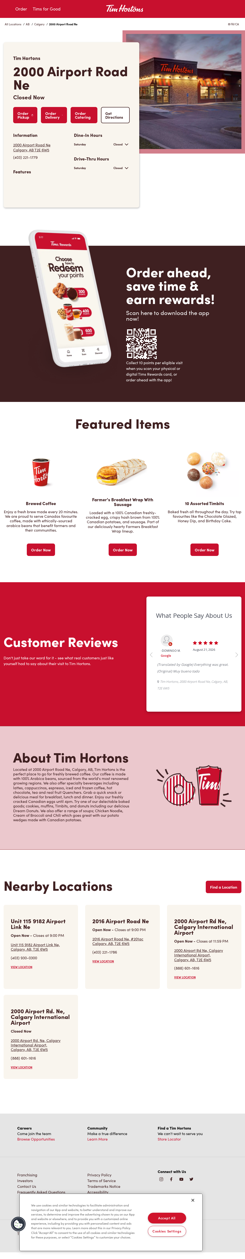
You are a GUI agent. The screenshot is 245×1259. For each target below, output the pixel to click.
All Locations (13, 24)
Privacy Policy (99, 1174)
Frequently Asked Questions (41, 1192)
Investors (25, 1180)
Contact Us (26, 1186)
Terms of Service (101, 1180)
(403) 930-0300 (24, 957)
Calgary (39, 24)
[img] (191, 1179)
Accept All (167, 1218)
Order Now (41, 549)
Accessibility (97, 1192)
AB (28, 24)
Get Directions (114, 115)
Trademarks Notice (103, 1186)
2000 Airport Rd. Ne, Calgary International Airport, (36, 1045)
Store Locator (169, 1139)
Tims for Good (47, 9)
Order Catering (83, 115)
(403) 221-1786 (104, 952)
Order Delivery (52, 115)
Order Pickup (23, 115)
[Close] (193, 1200)
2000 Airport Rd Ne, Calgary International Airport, (198, 955)
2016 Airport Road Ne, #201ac (117, 941)
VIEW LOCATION (21, 967)
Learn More (97, 1139)
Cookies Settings (167, 1231)
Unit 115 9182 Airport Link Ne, (35, 946)
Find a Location (223, 887)
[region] (111, 1222)
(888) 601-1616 (186, 968)
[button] (18, 1224)
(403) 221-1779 (25, 157)
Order (21, 9)
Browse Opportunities (36, 1139)
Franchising (27, 1174)
